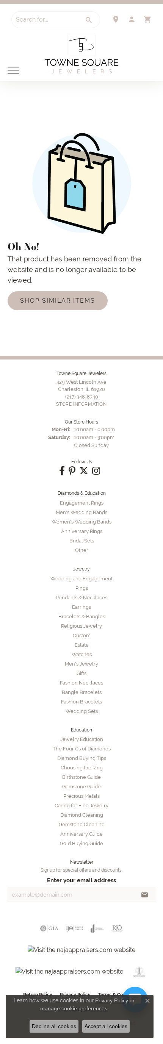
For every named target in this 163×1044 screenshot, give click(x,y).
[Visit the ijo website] (74, 928)
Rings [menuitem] (81, 588)
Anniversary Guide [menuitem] (81, 834)
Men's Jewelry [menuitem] (81, 664)
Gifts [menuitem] (81, 673)
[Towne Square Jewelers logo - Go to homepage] (81, 54)
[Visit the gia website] (49, 928)
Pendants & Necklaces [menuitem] (81, 597)
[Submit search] (89, 20)
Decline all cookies (54, 1026)
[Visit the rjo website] (117, 928)
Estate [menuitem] (82, 645)
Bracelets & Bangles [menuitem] (81, 616)
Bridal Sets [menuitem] (81, 541)
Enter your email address (81, 880)
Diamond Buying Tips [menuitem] (81, 758)
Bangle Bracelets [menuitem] (82, 692)
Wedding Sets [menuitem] (82, 711)
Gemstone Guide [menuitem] (81, 786)
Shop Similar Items (57, 300)
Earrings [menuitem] (81, 607)
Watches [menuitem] (82, 654)
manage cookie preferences (73, 1008)
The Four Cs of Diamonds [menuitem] (82, 749)
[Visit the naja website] (139, 971)
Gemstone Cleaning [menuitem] (82, 824)
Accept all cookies (106, 1026)
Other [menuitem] (81, 550)
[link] (115, 19)
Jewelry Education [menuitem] (81, 739)
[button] (131, 19)
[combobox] (45, 20)
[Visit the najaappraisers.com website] (81, 950)
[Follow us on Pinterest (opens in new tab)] (72, 470)
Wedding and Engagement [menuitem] (81, 578)
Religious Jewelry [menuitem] (81, 626)
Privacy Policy (111, 1000)
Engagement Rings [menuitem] (81, 503)
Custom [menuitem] (82, 635)
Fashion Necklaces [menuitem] (81, 683)
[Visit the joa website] (97, 928)
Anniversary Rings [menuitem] (81, 531)
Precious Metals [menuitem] (81, 796)
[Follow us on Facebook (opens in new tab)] (62, 470)
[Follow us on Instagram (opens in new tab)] (96, 470)
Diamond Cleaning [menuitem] (81, 815)
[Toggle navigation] (13, 70)
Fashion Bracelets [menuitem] (81, 702)
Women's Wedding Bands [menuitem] (81, 522)
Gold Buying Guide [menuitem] (81, 843)
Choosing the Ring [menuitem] (82, 767)
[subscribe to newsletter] (145, 895)
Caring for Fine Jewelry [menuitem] (81, 805)
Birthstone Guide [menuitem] (81, 777)
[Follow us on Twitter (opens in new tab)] (83, 470)
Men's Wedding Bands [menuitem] (81, 512)
